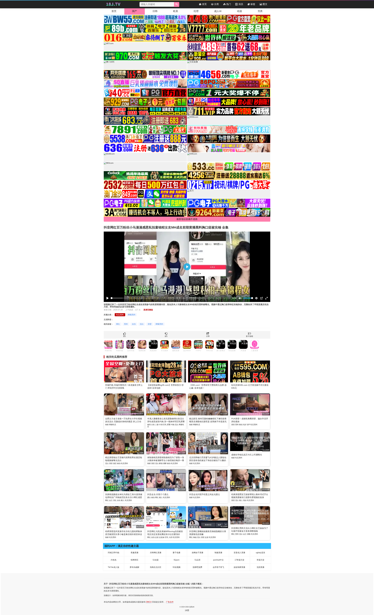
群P (248, 425)
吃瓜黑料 (120, 315)
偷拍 (119, 463)
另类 (260, 11)
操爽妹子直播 (197, 552)
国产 (134, 11)
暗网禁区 (134, 560)
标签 (253, 4)
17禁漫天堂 (239, 560)
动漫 (239, 11)
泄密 (149, 324)
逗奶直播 (260, 567)
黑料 (126, 324)
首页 (204, 4)
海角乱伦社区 (155, 567)
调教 (249, 534)
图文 (265, 4)
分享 (208, 336)
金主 (111, 500)
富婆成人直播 (239, 552)
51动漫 (156, 560)
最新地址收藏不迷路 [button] (187, 219)
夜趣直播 (134, 552)
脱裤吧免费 (197, 567)
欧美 (175, 11)
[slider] (171, 298)
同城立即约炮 (113, 552)
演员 (240, 4)
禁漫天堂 (260, 560)
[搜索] (176, 4)
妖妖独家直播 (239, 567)
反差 (157, 537)
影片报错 (249, 336)
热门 (228, 4)
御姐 (195, 537)
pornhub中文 (218, 560)
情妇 (245, 500)
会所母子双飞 (218, 567)
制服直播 (218, 552)
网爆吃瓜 (112, 425)
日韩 (155, 11)
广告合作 (170, 602)
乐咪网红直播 (155, 552)
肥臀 (168, 425)
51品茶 (197, 560)
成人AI (217, 11)
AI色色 (113, 560)
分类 (216, 4)
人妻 (157, 425)
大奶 (170, 537)
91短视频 (176, 567)
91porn (176, 560)
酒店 (115, 463)
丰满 (161, 425)
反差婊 (161, 537)
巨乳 (165, 425)
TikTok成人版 (113, 567)
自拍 (134, 324)
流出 (142, 324)
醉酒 (161, 463)
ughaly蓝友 (260, 552)
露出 (149, 497)
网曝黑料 (131, 315)
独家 (107, 425)
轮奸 (245, 425)
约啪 (172, 425)
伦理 (196, 11)
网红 (118, 324)
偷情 (149, 425)
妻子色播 (176, 552)
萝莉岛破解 (134, 567)
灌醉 (165, 463)
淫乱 (115, 500)
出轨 (153, 425)
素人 (122, 500)
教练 (241, 425)
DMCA (148, 602)
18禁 (187, 610)
